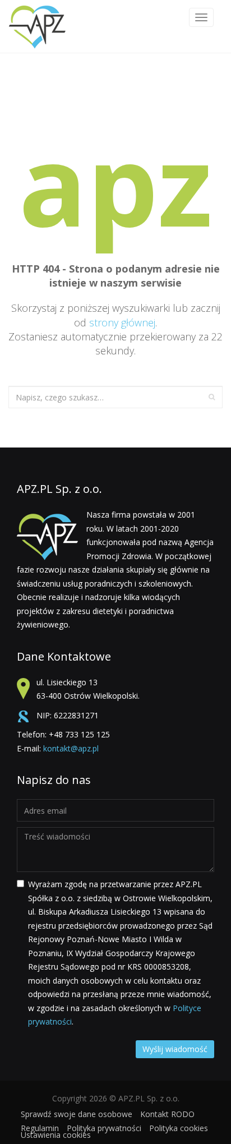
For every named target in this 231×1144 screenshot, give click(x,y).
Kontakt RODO (167, 1114)
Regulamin (40, 1128)
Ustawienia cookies (56, 1134)
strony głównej (122, 322)
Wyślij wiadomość (174, 1049)
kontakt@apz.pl (71, 748)
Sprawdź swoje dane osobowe (76, 1114)
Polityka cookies (178, 1128)
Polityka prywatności (104, 1128)
